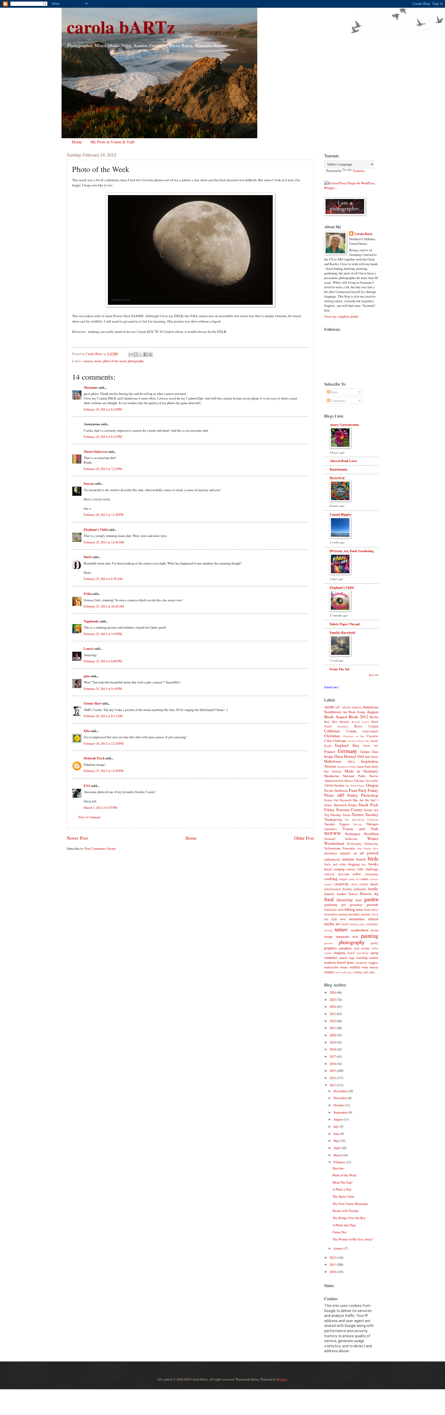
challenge (371, 869)
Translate (359, 170)
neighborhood (359, 930)
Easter (374, 741)
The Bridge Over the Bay (349, 1218)
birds (373, 858)
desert (374, 884)
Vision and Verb (360, 828)
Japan (360, 766)
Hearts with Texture (345, 1210)
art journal (369, 852)
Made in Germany (362, 771)
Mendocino (331, 776)
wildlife (354, 967)
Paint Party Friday (364, 790)
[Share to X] (140, 354)
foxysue (89, 483)
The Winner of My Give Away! (352, 1239)
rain (356, 948)
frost (359, 900)
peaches (328, 943)
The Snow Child (343, 1196)
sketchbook (362, 953)
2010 (333, 1271)
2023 (333, 1013)
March (338, 1155)
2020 (333, 1035)
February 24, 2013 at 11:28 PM (103, 514)
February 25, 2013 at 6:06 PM (103, 661)
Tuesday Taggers (336, 824)
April (337, 1147)
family (373, 888)
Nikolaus (359, 781)
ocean (374, 930)
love (343, 919)
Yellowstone (332, 848)
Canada (351, 731)
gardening (330, 904)
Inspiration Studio (346, 766)
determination (332, 889)
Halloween (332, 761)
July (336, 1126)
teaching (361, 957)
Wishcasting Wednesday (362, 844)
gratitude (372, 904)
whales (344, 967)
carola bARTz (121, 26)
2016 (333, 1063)
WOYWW (332, 833)
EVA (87, 785)
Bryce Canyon (366, 726)
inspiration (330, 914)
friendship (345, 899)
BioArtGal (337, 477)
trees (350, 962)
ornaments (342, 936)
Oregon (372, 785)
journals (366, 914)
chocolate (343, 874)
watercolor (331, 967)
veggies (373, 962)
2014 (333, 1077)
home (359, 909)
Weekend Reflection (340, 839)
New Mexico (345, 781)
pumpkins (345, 948)
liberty (374, 914)
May (336, 1140)
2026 (333, 992)
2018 (333, 1049)
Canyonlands (370, 731)
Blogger (282, 1379)
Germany (347, 750)
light (334, 919)
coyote (364, 878)
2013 (333, 1085)
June (336, 1133)
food (328, 899)
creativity (341, 883)
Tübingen (372, 824)
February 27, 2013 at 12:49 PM (103, 770)
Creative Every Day (359, 741)
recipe (365, 948)
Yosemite (349, 848)
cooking (330, 878)
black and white (335, 864)
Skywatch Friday (345, 805)
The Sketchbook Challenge (361, 819)
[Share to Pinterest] (150, 354)
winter (329, 971)
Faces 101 (370, 746)
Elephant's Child (96, 529)
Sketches (338, 1168)
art (355, 853)
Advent (346, 707)
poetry (374, 943)
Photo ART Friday (341, 795)
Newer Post (77, 838)
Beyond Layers (360, 722)
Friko (87, 593)
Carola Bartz (363, 233)
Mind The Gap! (342, 1182)
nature (341, 929)
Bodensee (343, 726)
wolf (337, 972)
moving (328, 930)
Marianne (91, 387)
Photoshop (369, 795)
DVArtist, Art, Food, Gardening (351, 551)
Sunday (368, 810)
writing (358, 972)
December (340, 1091)
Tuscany (357, 824)
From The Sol (339, 669)
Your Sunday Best (367, 848)
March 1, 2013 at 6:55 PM (100, 807)
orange (328, 936)
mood (344, 924)
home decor (371, 909)
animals (345, 853)
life (326, 919)
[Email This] (130, 354)
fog (376, 893)
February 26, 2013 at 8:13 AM (103, 716)
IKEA (351, 761)
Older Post (304, 838)
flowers (366, 893)
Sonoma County (349, 809)
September (340, 1112)
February (339, 1162)
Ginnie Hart (92, 703)
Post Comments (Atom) (100, 848)
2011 (333, 1264)
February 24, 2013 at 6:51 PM (103, 436)
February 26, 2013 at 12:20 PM (103, 743)
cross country (360, 884)
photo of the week (114, 361)
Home (77, 141)
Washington (352, 833)
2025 (333, 999)
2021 (333, 1028)
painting (369, 935)
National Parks (354, 776)
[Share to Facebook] (145, 354)
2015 (333, 1070)
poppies (330, 947)
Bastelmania (338, 469)
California (332, 730)
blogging (354, 864)
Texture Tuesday (365, 814)
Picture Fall (331, 800)
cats (360, 868)
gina (87, 676)
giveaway (356, 904)
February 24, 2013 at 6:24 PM (103, 409)
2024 (333, 1006)
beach (361, 859)
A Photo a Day (342, 1189)
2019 (333, 1042)
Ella (87, 730)
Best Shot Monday (336, 722)
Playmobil (345, 800)
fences (353, 893)
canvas (350, 869)
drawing (347, 889)
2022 (333, 1021)
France (329, 751)
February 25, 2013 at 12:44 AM (104, 542)
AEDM (329, 707)
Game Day (339, 1232)
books (373, 863)
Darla (88, 556)
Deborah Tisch (94, 758)
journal (342, 914)
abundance (330, 853)
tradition (330, 962)
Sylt (376, 810)
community (371, 874)
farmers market (335, 893)
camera (88, 361)
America (357, 707)
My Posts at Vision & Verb (112, 141)
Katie (368, 766)
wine (365, 967)
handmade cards (334, 909)
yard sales (369, 972)
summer (330, 957)
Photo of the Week (344, 1175)
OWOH (328, 785)
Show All (373, 675)
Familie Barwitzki (342, 632)
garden (371, 899)
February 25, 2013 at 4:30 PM (103, 633)
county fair (354, 879)
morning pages (357, 924)
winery (373, 967)
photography (136, 361)
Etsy (356, 745)
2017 (333, 1056)
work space (347, 972)
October (339, 785)
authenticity (332, 859)
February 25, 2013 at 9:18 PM (103, 688)
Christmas (332, 735)
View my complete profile (341, 316)
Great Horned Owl (349, 756)
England (341, 745)
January (338, 1248)
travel (341, 962)
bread (327, 869)
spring (374, 952)
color (357, 873)
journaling (353, 914)
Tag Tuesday (332, 814)
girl (343, 904)
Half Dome (371, 757)
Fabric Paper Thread (345, 624)
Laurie (88, 648)
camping (339, 869)
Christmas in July (354, 736)
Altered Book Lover (343, 460)
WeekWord (371, 833)
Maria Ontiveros (95, 451)
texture (373, 957)
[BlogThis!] (135, 354)
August (338, 1119)
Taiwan (346, 815)
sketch (351, 953)
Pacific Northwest (336, 790)
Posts (334, 392)
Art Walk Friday (354, 712)
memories (357, 918)
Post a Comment (89, 817)
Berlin (374, 717)
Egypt (327, 746)
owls (355, 936)
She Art (358, 800)
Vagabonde (91, 621)
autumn (348, 859)
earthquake (359, 889)
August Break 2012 (352, 716)
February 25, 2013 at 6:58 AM (103, 578)
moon (97, 361)
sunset (343, 957)
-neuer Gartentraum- (345, 424)
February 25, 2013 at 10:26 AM (104, 606)
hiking (350, 909)
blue (364, 864)
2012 (333, 1257)
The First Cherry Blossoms (350, 1203)
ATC (337, 707)
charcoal (329, 874)
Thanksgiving (333, 819)
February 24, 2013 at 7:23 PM (103, 468)
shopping (339, 952)
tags (351, 957)
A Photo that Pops (344, 1225)
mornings (372, 924)
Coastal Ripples (341, 514)
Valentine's (330, 829)
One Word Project (355, 785)
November (372, 781)
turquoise (361, 963)
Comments (337, 400)
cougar (343, 879)
